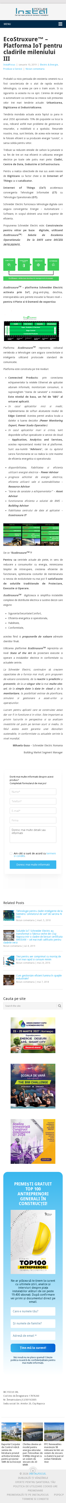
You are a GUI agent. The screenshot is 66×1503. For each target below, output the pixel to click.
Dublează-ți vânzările (33, 1477)
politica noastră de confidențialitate (29, 1360)
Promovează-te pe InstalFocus (28, 1494)
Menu (7, 24)
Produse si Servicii (12, 68)
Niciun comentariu (35, 68)
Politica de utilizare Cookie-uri (35, 1486)
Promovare (35, 1490)
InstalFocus (33, 11)
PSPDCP (59, 1494)
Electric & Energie (49, 64)
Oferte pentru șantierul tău (35, 1482)
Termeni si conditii (35, 1498)
